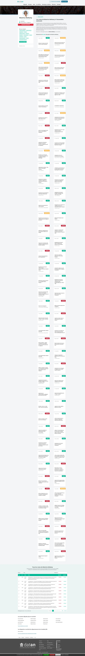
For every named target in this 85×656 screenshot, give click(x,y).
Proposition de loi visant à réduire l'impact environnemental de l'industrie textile (44, 268)
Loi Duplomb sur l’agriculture (59, 105)
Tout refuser (52, 654)
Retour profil (40, 16)
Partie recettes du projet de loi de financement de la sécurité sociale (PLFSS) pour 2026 (43, 68)
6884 (22, 587)
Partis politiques (41, 646)
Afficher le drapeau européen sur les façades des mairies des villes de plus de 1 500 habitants (43, 369)
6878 (22, 606)
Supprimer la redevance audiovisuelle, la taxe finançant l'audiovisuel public (44, 544)
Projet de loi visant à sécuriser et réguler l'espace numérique (43, 318)
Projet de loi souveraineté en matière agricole (43, 206)
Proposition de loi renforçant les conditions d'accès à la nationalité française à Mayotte (60, 205)
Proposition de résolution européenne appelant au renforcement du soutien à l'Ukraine (43, 181)
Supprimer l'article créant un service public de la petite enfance (59, 319)
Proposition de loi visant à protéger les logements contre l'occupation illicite (43, 381)
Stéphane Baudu (33, 623)
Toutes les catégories (23, 41)
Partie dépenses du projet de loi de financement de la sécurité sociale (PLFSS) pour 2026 (44, 55)
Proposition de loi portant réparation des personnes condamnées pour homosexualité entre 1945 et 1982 (59, 281)
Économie (27, 33)
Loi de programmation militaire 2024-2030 (43, 331)
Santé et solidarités (22, 38)
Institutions (21, 36)
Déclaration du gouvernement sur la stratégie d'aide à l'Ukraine (43, 281)
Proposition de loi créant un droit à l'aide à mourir (43, 118)
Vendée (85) (27, 637)
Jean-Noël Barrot (20, 622)
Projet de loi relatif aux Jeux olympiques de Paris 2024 (59, 381)
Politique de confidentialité (64, 654)
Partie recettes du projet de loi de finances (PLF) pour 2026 (59, 68)
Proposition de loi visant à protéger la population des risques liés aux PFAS (59, 193)
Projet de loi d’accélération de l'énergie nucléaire (59, 394)
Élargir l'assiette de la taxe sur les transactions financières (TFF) (59, 344)
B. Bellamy (31, 637)
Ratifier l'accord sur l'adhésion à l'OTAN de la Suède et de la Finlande (43, 519)
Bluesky (58, 647)
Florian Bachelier (20, 618)
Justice (25, 36)
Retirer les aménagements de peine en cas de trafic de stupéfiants (43, 131)
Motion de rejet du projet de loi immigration (60, 306)
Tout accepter (46, 654)
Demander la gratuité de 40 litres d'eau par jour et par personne (59, 532)
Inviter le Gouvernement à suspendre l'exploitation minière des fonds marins (59, 419)
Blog (47, 640)
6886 (22, 581)
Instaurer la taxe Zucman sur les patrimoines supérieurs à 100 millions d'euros (43, 93)
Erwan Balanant (58, 618)
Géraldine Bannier (33, 620)
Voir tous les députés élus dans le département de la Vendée (27, 633)
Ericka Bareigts (58, 620)
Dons (40, 649)
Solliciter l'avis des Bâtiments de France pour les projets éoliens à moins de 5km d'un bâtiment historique (59, 432)
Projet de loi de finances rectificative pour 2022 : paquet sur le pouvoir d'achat (60, 518)
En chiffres (38, 4)
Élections (54, 4)
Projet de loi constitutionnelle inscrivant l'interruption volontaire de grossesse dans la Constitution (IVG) (43, 293)
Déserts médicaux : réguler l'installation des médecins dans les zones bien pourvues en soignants (43, 344)
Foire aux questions (50, 644)
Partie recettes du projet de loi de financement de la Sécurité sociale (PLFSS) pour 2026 (59, 80)
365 (62, 610)
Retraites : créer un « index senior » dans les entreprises (43, 407)
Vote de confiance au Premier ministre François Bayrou (43, 106)
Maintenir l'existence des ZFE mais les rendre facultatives (43, 44)
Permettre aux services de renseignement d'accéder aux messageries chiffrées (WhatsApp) (43, 156)
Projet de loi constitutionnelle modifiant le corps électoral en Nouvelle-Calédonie (43, 244)
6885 (22, 584)
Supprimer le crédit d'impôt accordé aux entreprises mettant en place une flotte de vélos (60, 231)
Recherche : (56, 572)
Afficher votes (21, 572)
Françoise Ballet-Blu (21, 620)
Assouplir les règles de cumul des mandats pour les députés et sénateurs (59, 269)
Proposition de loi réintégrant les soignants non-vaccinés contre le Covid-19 (59, 369)
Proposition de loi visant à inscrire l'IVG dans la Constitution (59, 444)
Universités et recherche (23, 39)
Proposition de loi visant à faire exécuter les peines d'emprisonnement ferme (59, 130)
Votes (34, 4)
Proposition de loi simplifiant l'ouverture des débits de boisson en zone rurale (59, 180)
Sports (27, 38)
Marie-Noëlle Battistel (59, 622)
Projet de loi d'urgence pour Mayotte (59, 218)
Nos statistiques (41, 644)
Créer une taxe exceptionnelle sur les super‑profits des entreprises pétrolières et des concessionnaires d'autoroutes (59, 544)
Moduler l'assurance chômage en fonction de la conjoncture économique (59, 506)
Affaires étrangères (22, 30)
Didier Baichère (45, 618)
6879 (22, 603)
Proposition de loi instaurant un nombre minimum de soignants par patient (44, 219)
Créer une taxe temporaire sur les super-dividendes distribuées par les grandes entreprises (59, 494)
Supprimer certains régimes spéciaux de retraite (59, 407)
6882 (22, 593)
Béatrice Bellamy (20, 631)
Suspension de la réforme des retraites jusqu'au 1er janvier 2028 (43, 81)
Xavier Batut (20, 623)
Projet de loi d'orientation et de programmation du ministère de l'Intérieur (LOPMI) (44, 456)
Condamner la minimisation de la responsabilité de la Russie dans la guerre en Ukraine (60, 168)
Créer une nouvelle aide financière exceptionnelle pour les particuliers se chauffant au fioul (43, 532)
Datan (19, 637)
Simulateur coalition (46, 4)
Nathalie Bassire (33, 622)
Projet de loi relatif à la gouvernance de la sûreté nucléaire (59, 255)
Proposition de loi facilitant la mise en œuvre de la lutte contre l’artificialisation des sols (60, 331)
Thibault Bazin (45, 623)
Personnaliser (58, 654)
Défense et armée (22, 33)
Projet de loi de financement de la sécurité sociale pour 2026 (60, 43)
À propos (59, 4)
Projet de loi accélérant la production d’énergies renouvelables (43, 431)
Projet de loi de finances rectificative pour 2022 (42, 469)
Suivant (65, 610)
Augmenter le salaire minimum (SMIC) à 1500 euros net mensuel (60, 557)
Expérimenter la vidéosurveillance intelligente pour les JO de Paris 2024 (43, 394)
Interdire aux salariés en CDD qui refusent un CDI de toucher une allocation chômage (44, 506)
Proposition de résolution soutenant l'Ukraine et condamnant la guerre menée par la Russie (43, 444)
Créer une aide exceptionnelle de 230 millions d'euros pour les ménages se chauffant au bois (60, 456)
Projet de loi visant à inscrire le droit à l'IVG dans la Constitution (59, 294)
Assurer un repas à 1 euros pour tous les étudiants (43, 419)
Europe (31, 35)
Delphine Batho (45, 622)
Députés (25, 4)
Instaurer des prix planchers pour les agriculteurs (43, 256)
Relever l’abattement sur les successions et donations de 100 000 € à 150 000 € (43, 494)
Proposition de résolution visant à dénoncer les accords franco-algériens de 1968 (60, 93)
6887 (22, 577)
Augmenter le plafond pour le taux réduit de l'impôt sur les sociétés (43, 231)
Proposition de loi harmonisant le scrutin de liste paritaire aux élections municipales (59, 118)
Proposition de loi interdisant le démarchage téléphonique (44, 193)
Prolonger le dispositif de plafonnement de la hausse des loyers (60, 356)
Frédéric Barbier (45, 620)
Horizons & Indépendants (26, 19)
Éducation (21, 35)
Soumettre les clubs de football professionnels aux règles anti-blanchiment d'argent (59, 143)
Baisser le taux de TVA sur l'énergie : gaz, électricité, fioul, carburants (43, 481)
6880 (22, 600)
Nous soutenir (64, 1)
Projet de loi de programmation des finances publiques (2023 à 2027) (60, 481)
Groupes (30, 4)
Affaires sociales (28, 30)
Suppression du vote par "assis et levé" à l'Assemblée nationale (43, 168)
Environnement (26, 35)
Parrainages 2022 (49, 642)
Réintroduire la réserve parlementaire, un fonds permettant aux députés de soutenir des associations (59, 469)
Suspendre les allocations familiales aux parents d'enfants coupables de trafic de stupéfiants (43, 144)
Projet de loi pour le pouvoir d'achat (43, 556)
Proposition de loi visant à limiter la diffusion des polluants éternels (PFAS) (59, 243)
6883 (22, 590)
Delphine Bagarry (33, 618)
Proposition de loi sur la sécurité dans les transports (59, 156)
